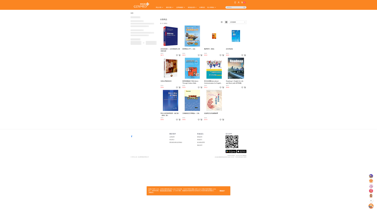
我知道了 (222, 191)
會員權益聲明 (201, 142)
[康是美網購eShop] (141, 5)
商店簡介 (172, 139)
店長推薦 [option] (233, 22)
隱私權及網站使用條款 (175, 142)
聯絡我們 (199, 145)
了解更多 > (151, 192)
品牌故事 (172, 137)
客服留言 (199, 139)
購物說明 (199, 137)
